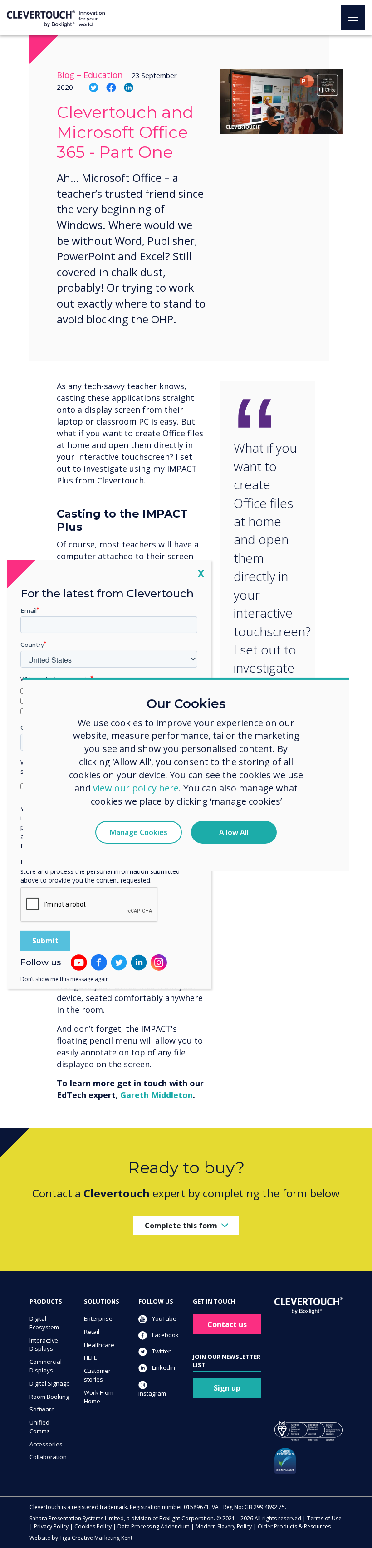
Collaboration (48, 1457)
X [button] (201, 572)
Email (28, 610)
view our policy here (136, 788)
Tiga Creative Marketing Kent (95, 1538)
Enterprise (98, 1318)
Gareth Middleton (156, 1094)
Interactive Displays (43, 1344)
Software (42, 1409)
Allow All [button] (234, 832)
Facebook (165, 1335)
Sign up (227, 1388)
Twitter (161, 1351)
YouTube (163, 1318)
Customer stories (97, 1375)
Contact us (227, 1324)
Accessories (46, 1444)
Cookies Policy (93, 1526)
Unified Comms (39, 1426)
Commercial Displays (45, 1366)
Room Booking (49, 1396)
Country (32, 644)
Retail (91, 1332)
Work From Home (98, 1396)
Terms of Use (324, 1518)
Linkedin (163, 1367)
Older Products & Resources (294, 1526)
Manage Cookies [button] (138, 832)
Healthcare (99, 1345)
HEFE (90, 1357)
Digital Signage (49, 1383)
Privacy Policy (51, 1526)
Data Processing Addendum (153, 1526)
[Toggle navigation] (353, 17)
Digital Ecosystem (44, 1322)
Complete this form (181, 1226)
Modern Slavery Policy (224, 1526)
